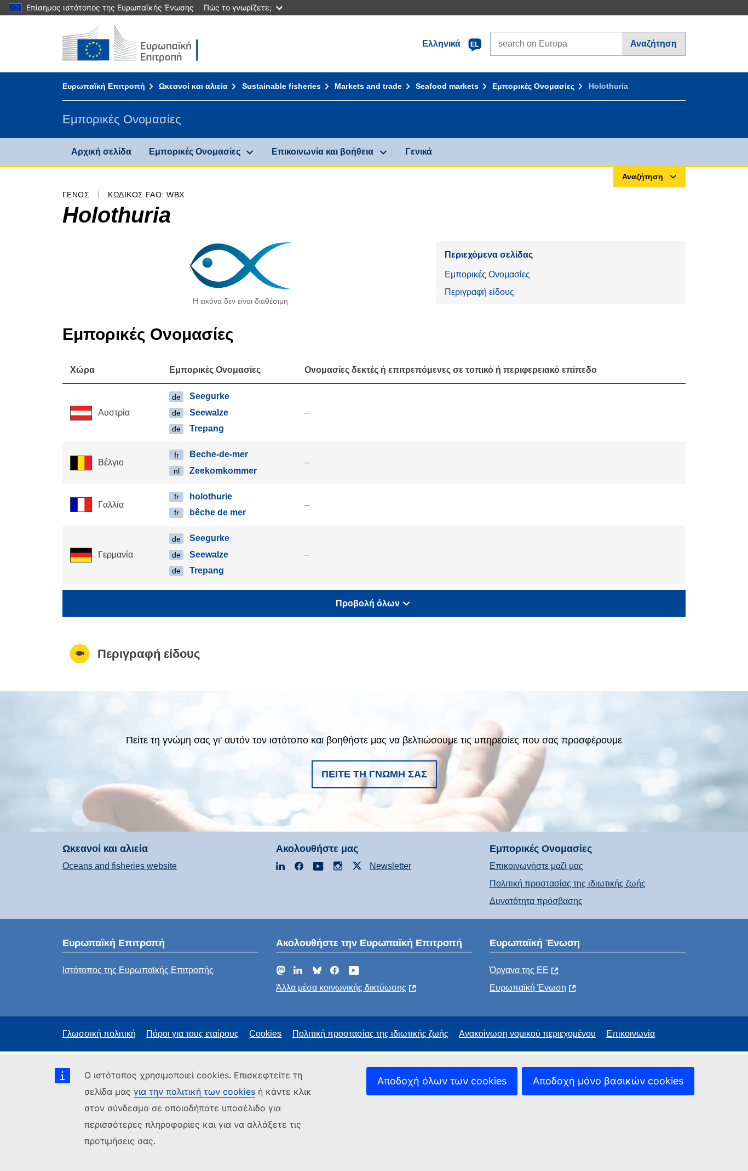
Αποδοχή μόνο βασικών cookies (608, 1081)
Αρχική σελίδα (101, 151)
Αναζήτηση (653, 43)
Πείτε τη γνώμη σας (374, 774)
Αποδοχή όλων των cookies (442, 1081)
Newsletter (390, 866)
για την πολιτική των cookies (194, 1091)
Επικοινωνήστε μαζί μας (536, 866)
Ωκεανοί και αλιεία (193, 86)
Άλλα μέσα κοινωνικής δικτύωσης (341, 987)
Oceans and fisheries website (119, 866)
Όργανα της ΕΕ (519, 970)
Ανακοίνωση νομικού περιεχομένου (527, 1033)
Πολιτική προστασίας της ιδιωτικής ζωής (568, 883)
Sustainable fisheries (281, 86)
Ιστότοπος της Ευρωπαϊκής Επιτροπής (138, 970)
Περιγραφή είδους (479, 292)
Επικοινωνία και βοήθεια (322, 151)
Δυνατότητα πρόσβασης (536, 901)
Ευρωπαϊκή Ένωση (528, 987)
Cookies (265, 1033)
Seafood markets (447, 86)
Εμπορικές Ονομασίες (533, 86)
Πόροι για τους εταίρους (192, 1033)
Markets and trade (368, 86)
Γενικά (418, 151)
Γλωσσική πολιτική (99, 1033)
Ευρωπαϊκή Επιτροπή (103, 86)
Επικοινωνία (630, 1033)
